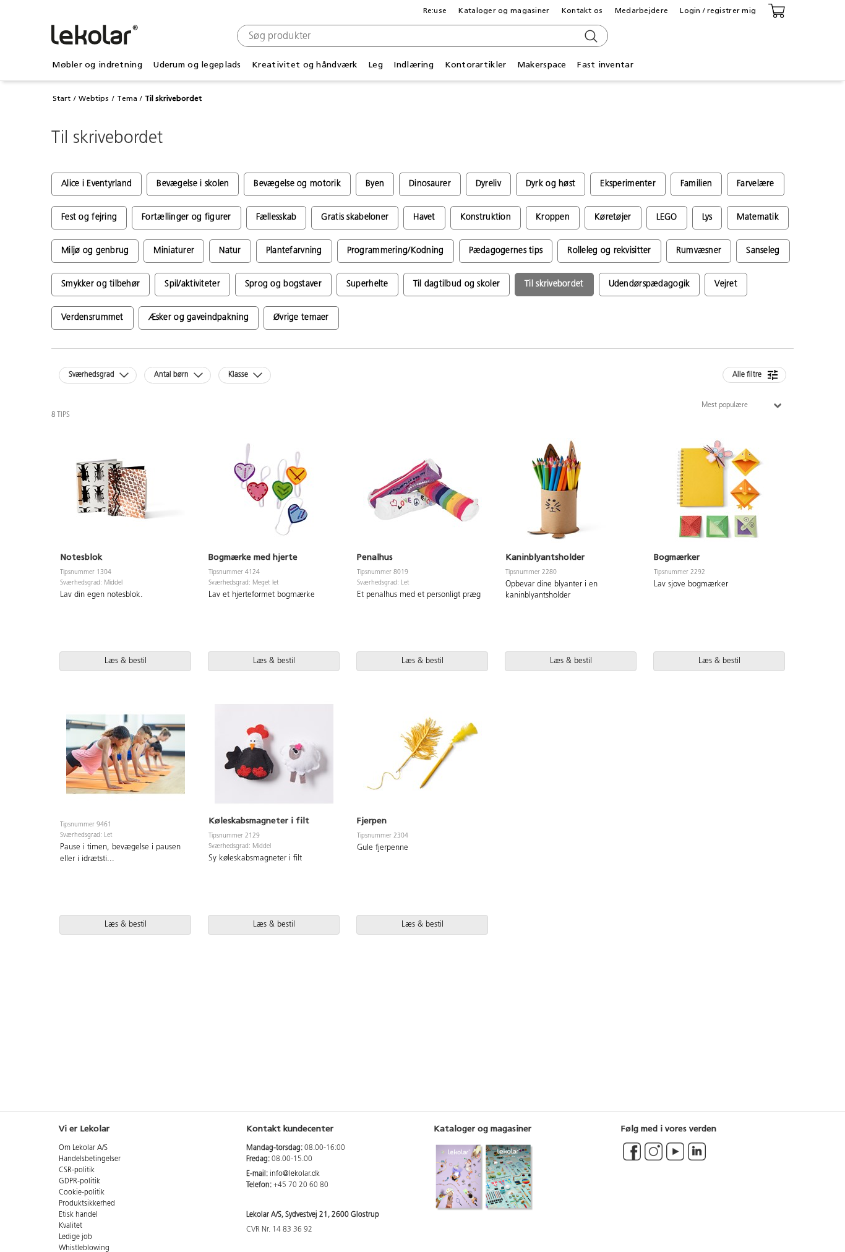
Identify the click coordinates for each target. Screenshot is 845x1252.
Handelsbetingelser (90, 1159)
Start (62, 98)
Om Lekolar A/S (83, 1148)
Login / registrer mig (718, 10)
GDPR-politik (79, 1181)
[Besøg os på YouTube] (675, 1157)
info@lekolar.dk (295, 1174)
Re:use (435, 10)
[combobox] (421, 35)
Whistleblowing (84, 1248)
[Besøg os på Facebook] (632, 1157)
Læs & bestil (126, 661)
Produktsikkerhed (87, 1203)
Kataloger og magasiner (503, 10)
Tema (127, 98)
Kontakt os (582, 10)
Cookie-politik (82, 1192)
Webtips (94, 98)
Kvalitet (70, 1226)
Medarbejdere (641, 10)
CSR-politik (77, 1170)
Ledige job (75, 1237)
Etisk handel (78, 1215)
